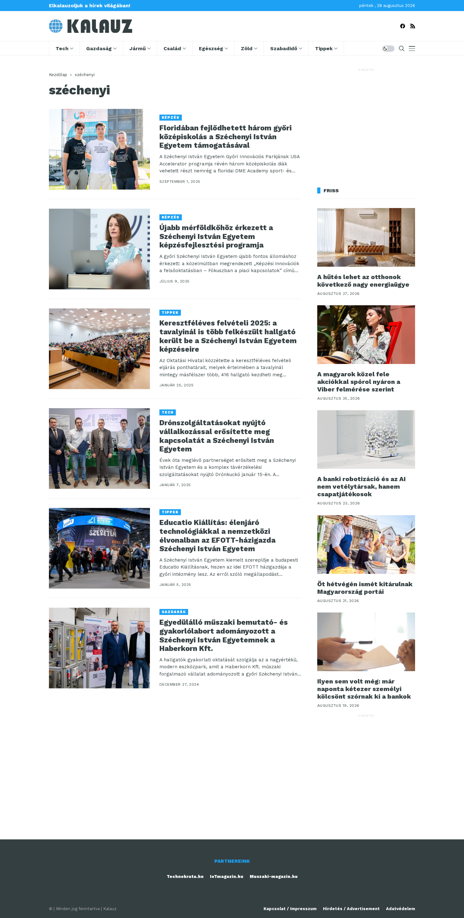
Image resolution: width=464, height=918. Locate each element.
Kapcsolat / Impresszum (290, 908)
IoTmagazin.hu (226, 876)
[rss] (412, 26)
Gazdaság (174, 612)
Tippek (170, 313)
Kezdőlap (58, 74)
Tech (168, 412)
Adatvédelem (400, 908)
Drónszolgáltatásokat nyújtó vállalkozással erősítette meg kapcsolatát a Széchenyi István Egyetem (216, 436)
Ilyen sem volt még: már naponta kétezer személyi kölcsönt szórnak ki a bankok (364, 688)
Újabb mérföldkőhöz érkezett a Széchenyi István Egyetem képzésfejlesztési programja (216, 236)
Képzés (171, 118)
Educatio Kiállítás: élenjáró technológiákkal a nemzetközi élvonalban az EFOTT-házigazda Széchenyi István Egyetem (217, 535)
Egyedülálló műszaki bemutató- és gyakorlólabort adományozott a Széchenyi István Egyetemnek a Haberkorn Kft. (223, 635)
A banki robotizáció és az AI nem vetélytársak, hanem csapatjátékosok (361, 486)
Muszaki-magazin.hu (274, 876)
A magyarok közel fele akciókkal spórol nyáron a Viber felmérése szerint (358, 381)
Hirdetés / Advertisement (351, 908)
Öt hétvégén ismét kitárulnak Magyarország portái (365, 587)
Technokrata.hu (185, 876)
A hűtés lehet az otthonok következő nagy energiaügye (363, 280)
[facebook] (402, 26)
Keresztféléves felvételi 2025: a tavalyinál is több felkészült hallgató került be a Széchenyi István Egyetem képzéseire (228, 336)
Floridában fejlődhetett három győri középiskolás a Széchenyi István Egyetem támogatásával (225, 137)
